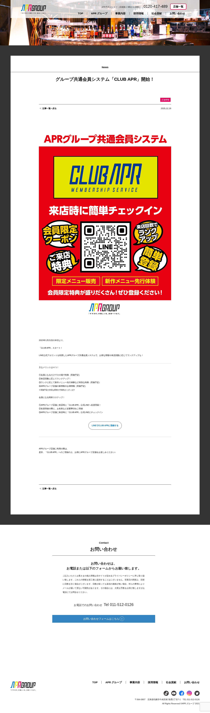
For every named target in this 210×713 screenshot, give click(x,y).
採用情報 (138, 13)
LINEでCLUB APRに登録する (105, 425)
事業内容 (120, 13)
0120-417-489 (156, 6)
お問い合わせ (177, 13)
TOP (80, 13)
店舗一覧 (178, 6)
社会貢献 (157, 13)
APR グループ (99, 13)
